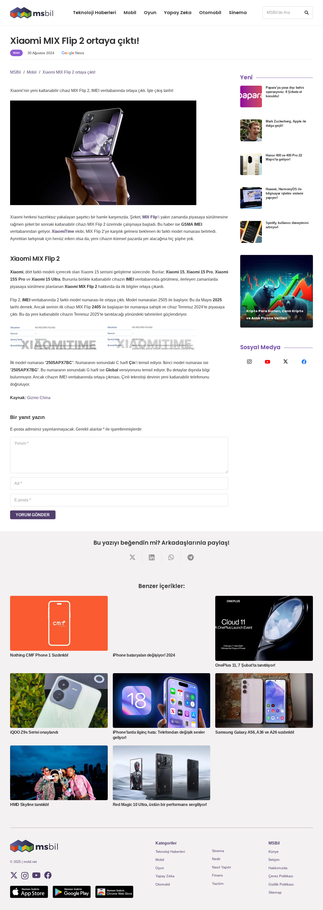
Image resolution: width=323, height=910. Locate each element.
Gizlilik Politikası (281, 884)
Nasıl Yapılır (221, 867)
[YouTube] (267, 362)
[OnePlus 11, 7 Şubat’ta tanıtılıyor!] (264, 628)
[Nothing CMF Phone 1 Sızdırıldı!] (59, 623)
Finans (217, 875)
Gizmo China (38, 398)
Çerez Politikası (280, 876)
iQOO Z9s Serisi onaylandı (34, 732)
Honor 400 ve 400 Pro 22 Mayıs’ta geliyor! (284, 157)
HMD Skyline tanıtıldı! (29, 804)
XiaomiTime (63, 231)
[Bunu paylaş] (132, 557)
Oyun (159, 868)
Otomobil (162, 884)
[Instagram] (249, 362)
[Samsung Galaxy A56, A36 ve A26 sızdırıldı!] (264, 700)
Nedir (216, 859)
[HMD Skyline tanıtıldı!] (59, 772)
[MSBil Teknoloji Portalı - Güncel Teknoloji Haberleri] (31, 12)
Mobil (159, 860)
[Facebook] (304, 362)
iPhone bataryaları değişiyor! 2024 (144, 655)
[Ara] (307, 13)
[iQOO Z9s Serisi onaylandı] (59, 700)
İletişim (274, 860)
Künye (273, 852)
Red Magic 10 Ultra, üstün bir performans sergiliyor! (160, 804)
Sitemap (275, 892)
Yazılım (218, 884)
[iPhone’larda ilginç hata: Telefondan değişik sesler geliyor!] (161, 700)
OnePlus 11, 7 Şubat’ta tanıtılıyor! (245, 665)
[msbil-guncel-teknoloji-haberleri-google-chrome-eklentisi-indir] (114, 892)
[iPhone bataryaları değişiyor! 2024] (161, 623)
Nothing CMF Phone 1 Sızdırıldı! (39, 655)
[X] (286, 362)
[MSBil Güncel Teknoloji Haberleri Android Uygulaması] (72, 892)
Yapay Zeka (164, 876)
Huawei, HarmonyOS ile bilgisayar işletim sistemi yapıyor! (284, 193)
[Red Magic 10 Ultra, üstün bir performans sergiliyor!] (161, 772)
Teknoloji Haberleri (170, 852)
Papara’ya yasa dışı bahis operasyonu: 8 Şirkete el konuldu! (285, 92)
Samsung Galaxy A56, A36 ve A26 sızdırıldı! (254, 732)
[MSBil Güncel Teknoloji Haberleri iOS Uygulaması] (29, 892)
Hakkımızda (277, 868)
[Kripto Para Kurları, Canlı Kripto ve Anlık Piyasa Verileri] (276, 291)
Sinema (218, 851)
